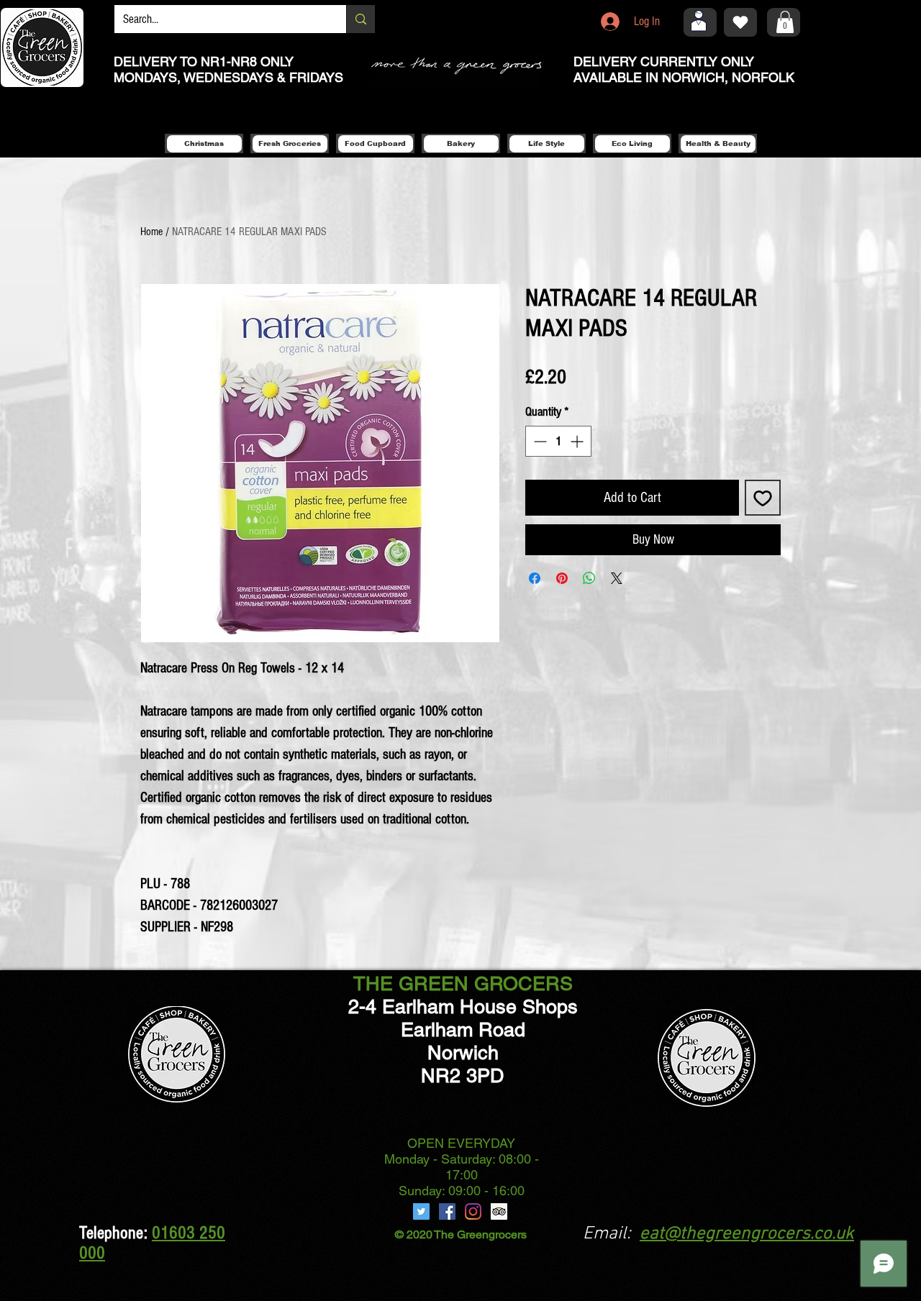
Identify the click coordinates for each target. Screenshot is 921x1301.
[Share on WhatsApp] (589, 578)
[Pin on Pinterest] (562, 578)
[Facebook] (447, 1211)
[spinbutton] (558, 441)
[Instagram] (473, 1211)
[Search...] (360, 19)
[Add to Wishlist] (763, 498)
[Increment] (578, 441)
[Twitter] (421, 1211)
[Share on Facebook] (534, 578)
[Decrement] (538, 441)
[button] (785, 22)
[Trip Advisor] (499, 1211)
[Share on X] (616, 578)
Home (151, 231)
